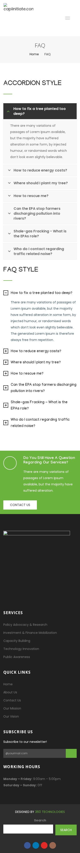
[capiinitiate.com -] (18, 18)
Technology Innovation (21, 649)
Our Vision (11, 716)
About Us (10, 692)
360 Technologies (50, 812)
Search (40, 820)
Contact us (20, 505)
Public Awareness (16, 657)
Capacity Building (16, 641)
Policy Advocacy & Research (25, 624)
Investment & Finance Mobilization (30, 632)
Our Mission (12, 708)
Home (34, 54)
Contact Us (12, 700)
